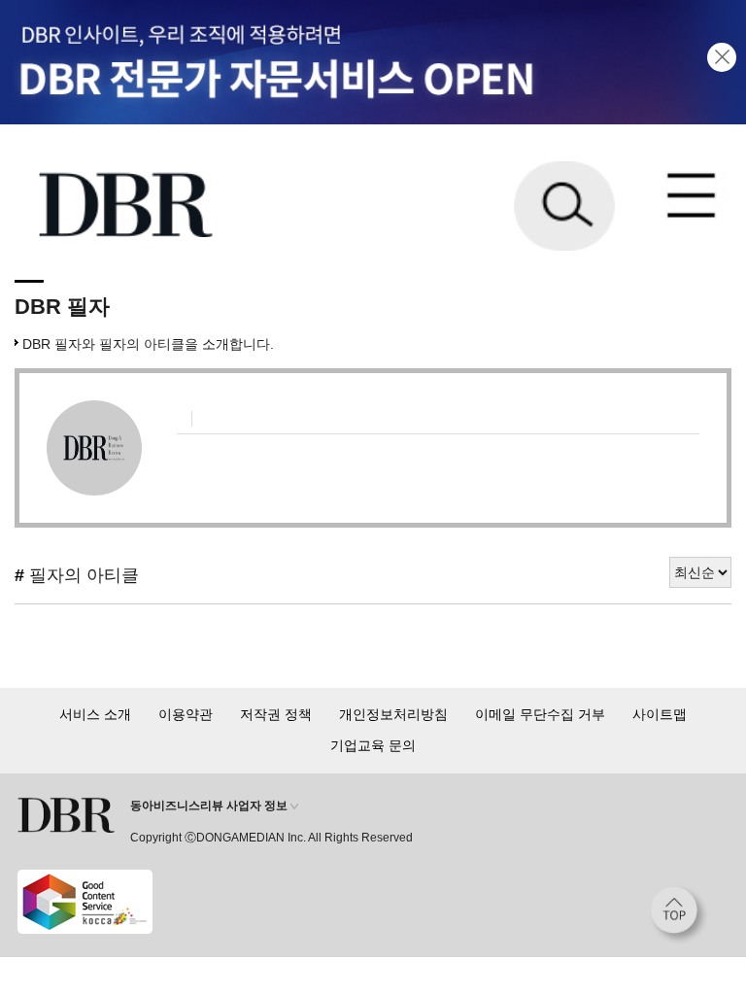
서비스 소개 (95, 714)
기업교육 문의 (373, 745)
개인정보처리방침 (393, 714)
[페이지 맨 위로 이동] (679, 915)
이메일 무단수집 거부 (540, 714)
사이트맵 (659, 714)
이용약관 (185, 714)
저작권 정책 (276, 714)
